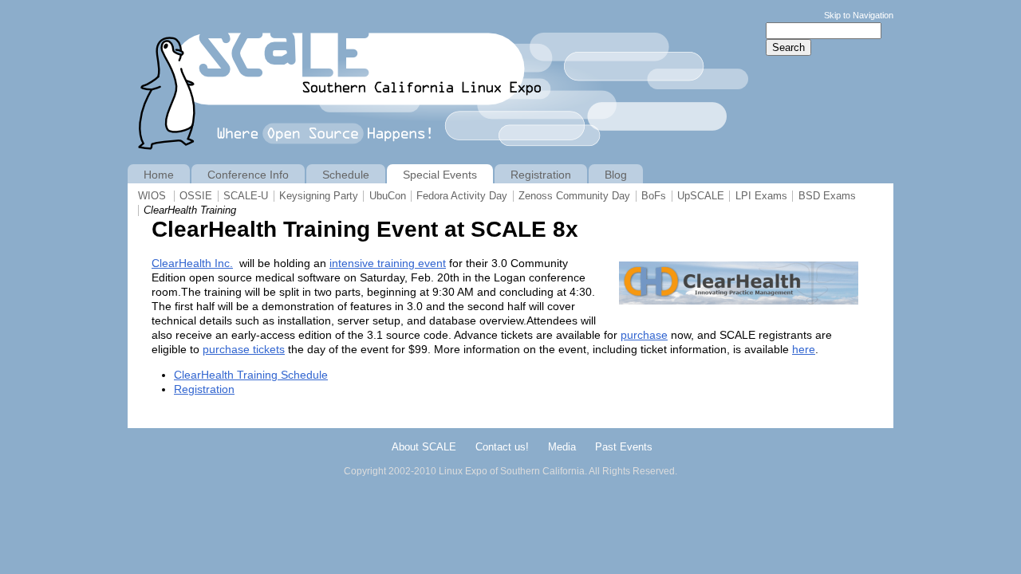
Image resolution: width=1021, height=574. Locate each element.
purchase (644, 334)
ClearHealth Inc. (192, 263)
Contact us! (502, 447)
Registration (204, 389)
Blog (616, 174)
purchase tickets (244, 349)
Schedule (345, 174)
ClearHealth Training (190, 210)
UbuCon (387, 196)
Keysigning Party (318, 196)
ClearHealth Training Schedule (251, 374)
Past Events (623, 447)
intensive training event (387, 263)
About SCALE (424, 447)
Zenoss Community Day (574, 196)
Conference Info (248, 174)
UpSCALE (700, 196)
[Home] (445, 157)
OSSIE (195, 196)
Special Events (440, 174)
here (803, 349)
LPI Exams (761, 196)
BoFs (653, 196)
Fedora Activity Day (461, 196)
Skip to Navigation (858, 15)
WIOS (152, 196)
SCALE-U (245, 196)
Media (562, 447)
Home (159, 174)
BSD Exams (827, 196)
